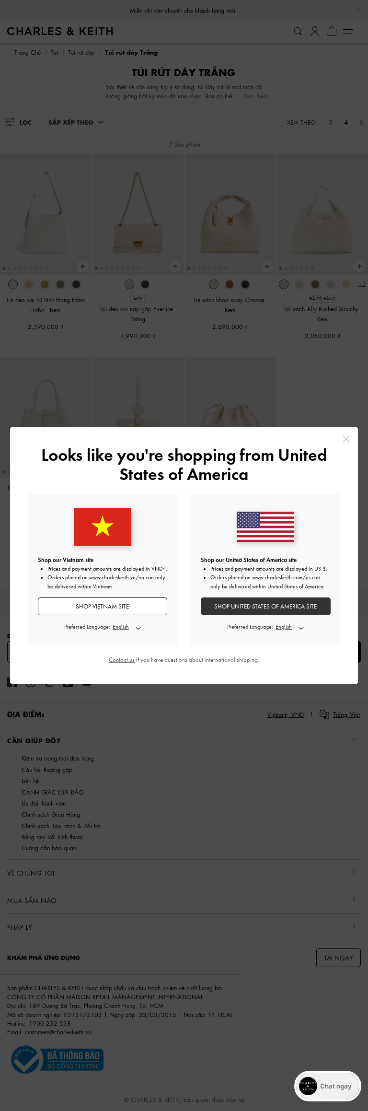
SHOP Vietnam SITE (102, 606)
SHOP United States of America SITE (265, 606)
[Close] (346, 439)
